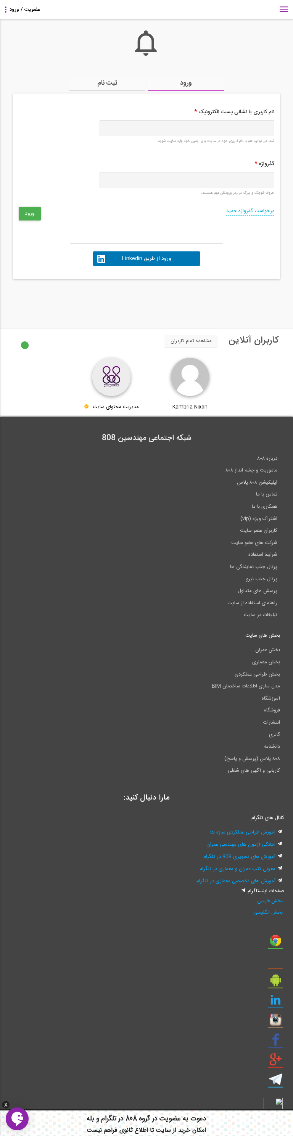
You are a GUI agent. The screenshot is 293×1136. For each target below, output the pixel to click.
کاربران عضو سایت (258, 530)
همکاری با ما (264, 506)
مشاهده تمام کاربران (191, 341)
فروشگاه (272, 710)
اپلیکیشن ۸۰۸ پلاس (257, 482)
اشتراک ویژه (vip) (258, 519)
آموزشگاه (271, 698)
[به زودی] (114, 300)
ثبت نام (107, 83)
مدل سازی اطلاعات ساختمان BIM (246, 686)
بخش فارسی (270, 901)
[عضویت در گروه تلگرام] (275, 1082)
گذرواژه (264, 164)
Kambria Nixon (190, 407)
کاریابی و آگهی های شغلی (254, 770)
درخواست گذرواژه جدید (250, 211)
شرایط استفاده (262, 554)
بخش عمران (267, 650)
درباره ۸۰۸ (267, 458)
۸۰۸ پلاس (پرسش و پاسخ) (252, 759)
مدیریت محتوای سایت (116, 407)
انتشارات (271, 722)
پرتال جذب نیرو (261, 579)
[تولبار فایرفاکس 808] (275, 963)
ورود (186, 83)
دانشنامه (272, 746)
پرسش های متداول (257, 591)
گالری (274, 735)
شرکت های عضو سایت (254, 543)
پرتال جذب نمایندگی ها (253, 567)
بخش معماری (266, 662)
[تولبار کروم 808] (275, 943)
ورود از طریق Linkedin (146, 258)
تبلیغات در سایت (260, 615)
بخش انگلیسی (268, 912)
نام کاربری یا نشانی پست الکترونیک (234, 112)
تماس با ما (266, 494)
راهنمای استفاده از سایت (252, 603)
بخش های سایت (262, 635)
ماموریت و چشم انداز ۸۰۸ (251, 470)
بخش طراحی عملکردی (257, 674)
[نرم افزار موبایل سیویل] (275, 983)
